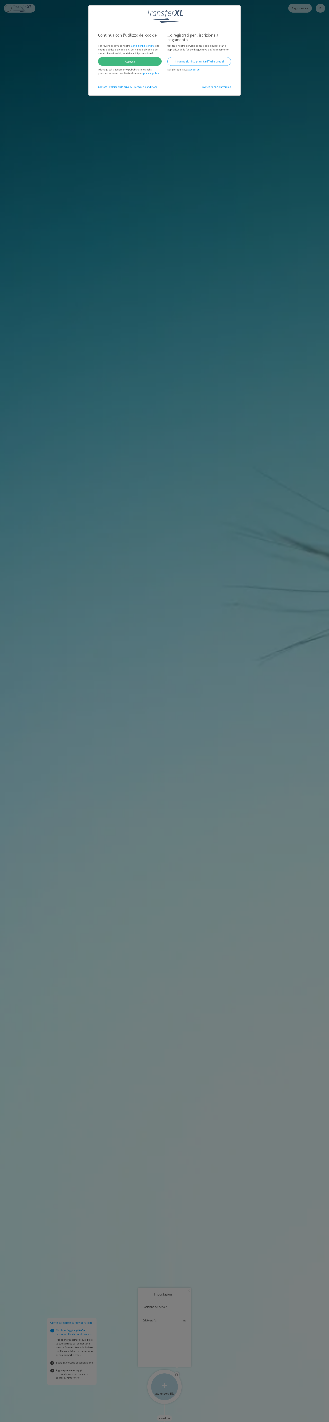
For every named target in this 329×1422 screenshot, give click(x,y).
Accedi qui (194, 69)
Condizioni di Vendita (143, 45)
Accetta (130, 61)
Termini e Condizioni (145, 87)
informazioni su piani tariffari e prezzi (199, 61)
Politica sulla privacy (120, 87)
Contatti (102, 87)
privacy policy (151, 73)
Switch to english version (216, 87)
